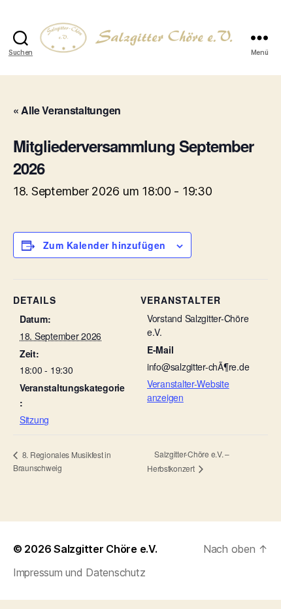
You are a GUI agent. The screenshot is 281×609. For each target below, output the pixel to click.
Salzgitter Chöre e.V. (105, 548)
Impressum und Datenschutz (79, 572)
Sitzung (34, 419)
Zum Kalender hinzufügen (104, 245)
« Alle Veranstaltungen (67, 110)
